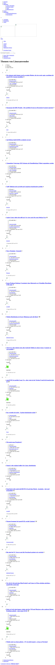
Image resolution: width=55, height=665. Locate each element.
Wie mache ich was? (13, 448)
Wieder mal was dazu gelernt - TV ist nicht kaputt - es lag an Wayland (27, 642)
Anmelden (5, 19)
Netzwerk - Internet (13, 193)
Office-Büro (12, 115)
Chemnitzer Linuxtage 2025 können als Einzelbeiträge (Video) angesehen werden (30, 163)
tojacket (8, 207)
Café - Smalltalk (12, 83)
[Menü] (1, 17)
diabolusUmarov (10, 337)
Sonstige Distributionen (14, 226)
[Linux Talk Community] (19, 36)
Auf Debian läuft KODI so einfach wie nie (18, 140)
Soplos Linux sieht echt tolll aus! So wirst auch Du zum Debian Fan (26, 217)
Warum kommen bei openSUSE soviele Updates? (20, 521)
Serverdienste (12, 292)
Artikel (5, 43)
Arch (10, 418)
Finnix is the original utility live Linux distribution (21, 465)
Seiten (4, 45)
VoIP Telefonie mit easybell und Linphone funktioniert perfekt (24, 186)
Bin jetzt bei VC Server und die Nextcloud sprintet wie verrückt (24, 552)
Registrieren (6, 20)
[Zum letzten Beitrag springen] (7, 95)
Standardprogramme (13, 146)
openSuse (11, 388)
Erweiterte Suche (7, 50)
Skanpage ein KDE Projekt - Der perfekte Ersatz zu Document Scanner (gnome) (29, 107)
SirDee (7, 97)
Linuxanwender (12, 80)
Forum (4, 46)
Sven (7, 432)
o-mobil (8, 306)
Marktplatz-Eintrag (7, 47)
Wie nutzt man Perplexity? (14, 442)
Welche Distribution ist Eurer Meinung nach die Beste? (22, 317)
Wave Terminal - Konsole (13, 251)
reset (7, 129)
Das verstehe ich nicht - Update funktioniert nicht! (21, 412)
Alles (4, 41)
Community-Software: (10, 663)
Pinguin (8, 273)
